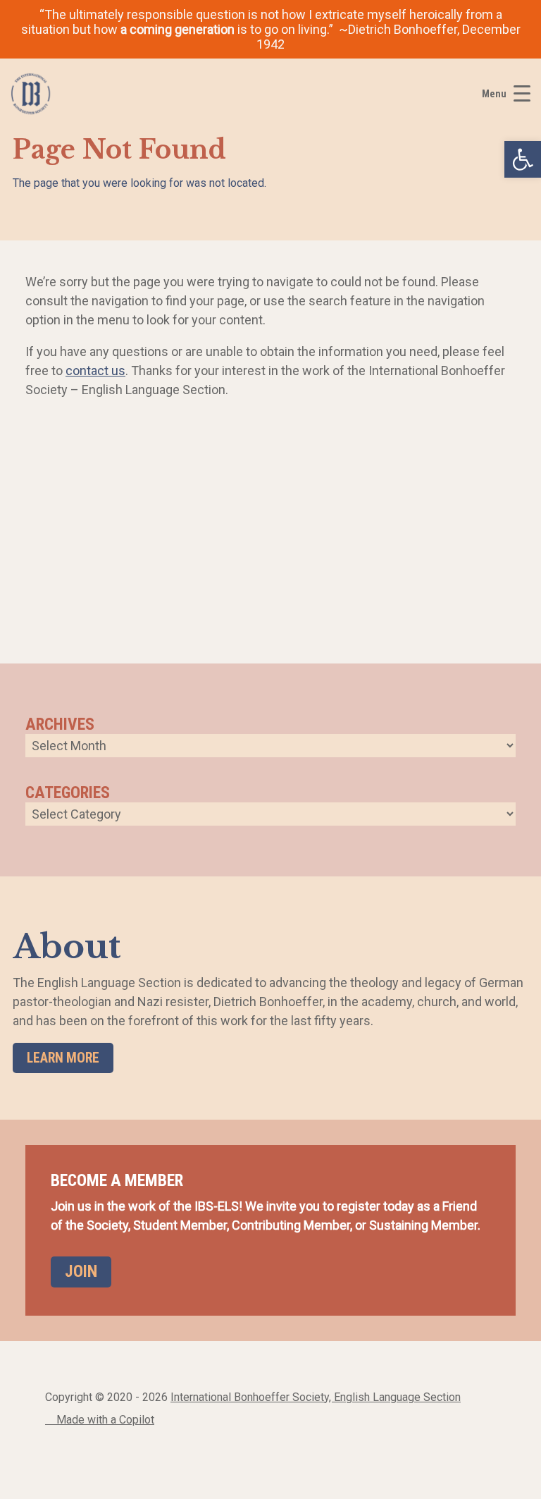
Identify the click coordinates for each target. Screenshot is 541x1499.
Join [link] (81, 1271)
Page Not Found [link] (119, 150)
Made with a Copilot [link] (104, 1419)
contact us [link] (95, 370)
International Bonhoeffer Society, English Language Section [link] (315, 1397)
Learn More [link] (63, 1058)
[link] (522, 159)
